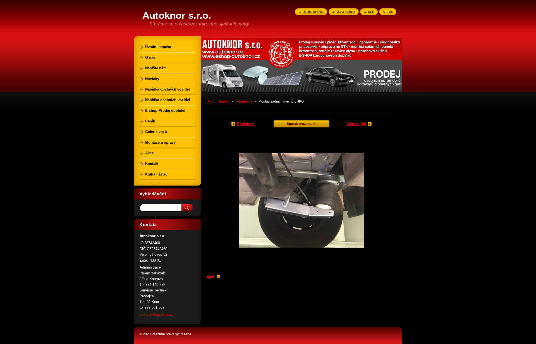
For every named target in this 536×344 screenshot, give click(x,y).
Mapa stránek (345, 11)
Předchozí (246, 124)
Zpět (210, 276)
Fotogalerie (244, 101)
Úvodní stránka (218, 101)
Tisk (390, 11)
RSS (371, 11)
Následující (356, 124)
